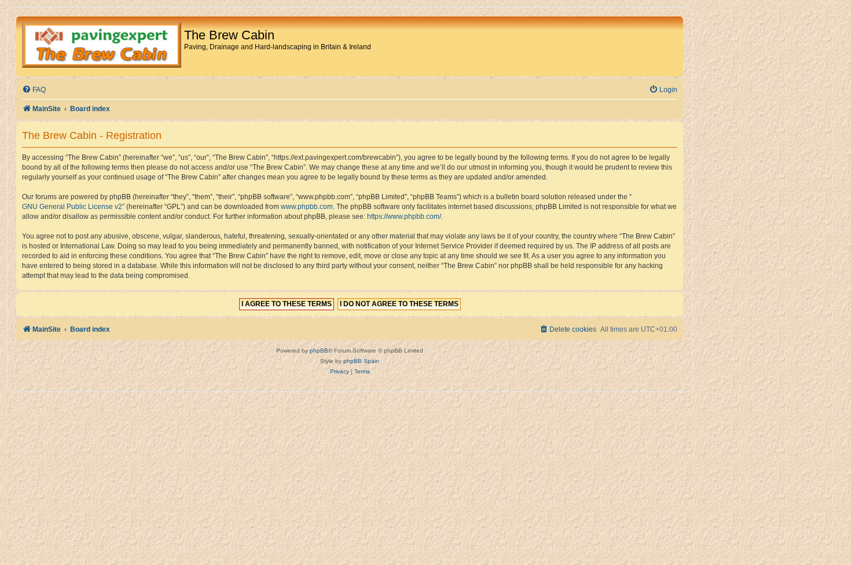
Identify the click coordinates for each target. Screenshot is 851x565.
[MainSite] (101, 46)
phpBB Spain (361, 361)
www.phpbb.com (307, 207)
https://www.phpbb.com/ (404, 216)
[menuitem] (34, 90)
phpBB (319, 350)
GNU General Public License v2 (72, 207)
